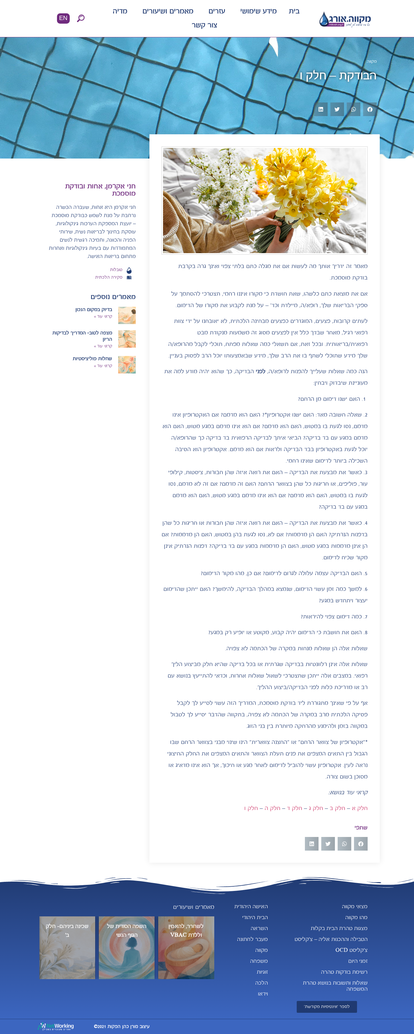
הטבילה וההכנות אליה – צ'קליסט (331, 939)
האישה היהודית (251, 907)
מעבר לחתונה (252, 939)
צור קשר (204, 25)
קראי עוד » (103, 316)
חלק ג (316, 808)
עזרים (217, 11)
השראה (259, 929)
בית (294, 11)
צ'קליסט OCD (352, 950)
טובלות (116, 270)
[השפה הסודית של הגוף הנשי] (127, 947)
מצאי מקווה (355, 907)
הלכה (261, 983)
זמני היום (358, 961)
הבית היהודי (255, 918)
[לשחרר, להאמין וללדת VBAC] (186, 947)
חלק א (360, 808)
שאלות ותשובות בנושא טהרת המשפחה (335, 986)
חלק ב (337, 808)
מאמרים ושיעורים (167, 11)
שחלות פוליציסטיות (92, 359)
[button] (81, 18)
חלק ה (272, 808)
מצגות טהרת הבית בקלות (339, 929)
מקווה (372, 61)
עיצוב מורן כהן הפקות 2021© (122, 1026)
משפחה (259, 961)
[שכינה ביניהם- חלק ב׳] (67, 947)
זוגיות (262, 972)
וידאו (263, 994)
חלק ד (294, 808)
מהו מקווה (356, 918)
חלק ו (251, 808)
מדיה (120, 11)
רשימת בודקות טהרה (344, 972)
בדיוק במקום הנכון (93, 310)
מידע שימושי (258, 11)
